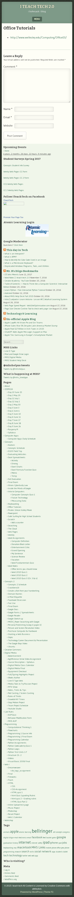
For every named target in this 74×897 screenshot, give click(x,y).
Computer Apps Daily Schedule (22, 438)
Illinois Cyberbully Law (18, 485)
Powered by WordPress (31, 892)
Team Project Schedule (18, 705)
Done (7, 150)
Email (7, 117)
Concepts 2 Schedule (17, 584)
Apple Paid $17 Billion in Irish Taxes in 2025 (24, 328)
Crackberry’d (13, 587)
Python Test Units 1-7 (17, 752)
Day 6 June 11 (14, 417)
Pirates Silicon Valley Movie (20, 510)
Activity (15, 460)
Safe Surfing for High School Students (24, 516)
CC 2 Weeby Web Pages (13, 190)
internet (25, 842)
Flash (10, 780)
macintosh (24, 847)
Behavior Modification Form (20, 718)
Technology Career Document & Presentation (28, 640)
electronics (23, 838)
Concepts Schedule (16, 448)
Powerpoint (13, 513)
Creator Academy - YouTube (17, 280)
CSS (13, 786)
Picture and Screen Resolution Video (23, 628)
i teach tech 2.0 (37, 6)
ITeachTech (8, 200)
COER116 (9, 389)
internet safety (36, 843)
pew (62, 848)
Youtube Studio (14, 708)
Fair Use (11, 603)
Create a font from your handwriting (23, 590)
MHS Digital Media (13, 357)
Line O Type (10, 351)
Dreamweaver (14, 767)
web (29, 856)
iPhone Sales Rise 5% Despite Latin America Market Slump (31, 325)
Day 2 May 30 (14, 404)
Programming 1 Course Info (20, 733)
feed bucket (47, 838)
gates (54, 838)
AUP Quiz (12, 714)
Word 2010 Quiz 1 (19, 572)
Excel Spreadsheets (16, 457)
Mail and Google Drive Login (17, 354)
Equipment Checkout (17, 671)
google (61, 837)
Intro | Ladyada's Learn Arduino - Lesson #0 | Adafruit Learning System (36, 299)
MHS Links (38, 847)
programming (8, 852)
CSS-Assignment (19, 789)
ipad (46, 842)
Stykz (10, 637)
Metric (14, 473)
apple (14, 831)
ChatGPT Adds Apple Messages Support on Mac (26, 332)
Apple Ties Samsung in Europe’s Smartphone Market (28, 335)
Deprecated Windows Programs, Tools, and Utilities (27, 266)
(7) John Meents (12, 274)
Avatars (11, 445)
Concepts (9, 441)
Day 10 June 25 (15, 392)
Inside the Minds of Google (19, 488)
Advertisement (14, 656)
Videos (11, 758)
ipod (60, 843)
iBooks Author (14, 677)
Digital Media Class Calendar (21, 665)
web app (34, 856)
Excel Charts (17, 466)
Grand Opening (18, 550)
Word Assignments (16, 538)
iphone (54, 842)
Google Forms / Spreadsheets (21, 612)
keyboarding (8, 848)
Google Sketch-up (15, 618)
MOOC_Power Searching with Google (23, 621)
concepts (59, 832)
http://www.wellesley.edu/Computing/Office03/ (38, 37)
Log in (7, 870)
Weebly (11, 535)
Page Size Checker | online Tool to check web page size (28, 308)
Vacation (15, 559)
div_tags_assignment (21, 770)
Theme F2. (49, 892)
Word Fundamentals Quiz (23, 562)
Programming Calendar (18, 739)
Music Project (14, 808)
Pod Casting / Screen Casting (21, 693)
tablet (65, 852)
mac (15, 848)
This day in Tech (17, 250)
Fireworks (12, 777)
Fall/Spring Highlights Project (21, 674)
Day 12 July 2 (14, 401)
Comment (10, 66)
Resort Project (14, 814)
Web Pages (13, 531)
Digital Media (11, 652)
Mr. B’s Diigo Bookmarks (22, 271)
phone (67, 848)
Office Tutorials (14, 507)
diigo (11, 838)
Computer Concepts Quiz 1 (23, 494)
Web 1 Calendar (15, 817)
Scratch (11, 519)
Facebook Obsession (17, 600)
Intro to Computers (16, 491)
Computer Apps (12, 435)
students (59, 852)
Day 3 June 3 (13, 407)
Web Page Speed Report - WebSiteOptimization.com (27, 305)
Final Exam (13, 482)
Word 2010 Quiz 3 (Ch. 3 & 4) (25, 578)
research (18, 852)
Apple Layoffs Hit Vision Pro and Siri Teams (24, 322)
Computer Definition (20, 541)
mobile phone (51, 848)
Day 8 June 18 (14, 423)
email (29, 838)
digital (6, 838)
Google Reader (14, 615)
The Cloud (12, 528)
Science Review (18, 556)
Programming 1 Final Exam (20, 736)
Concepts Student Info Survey (16, 165)
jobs (64, 842)
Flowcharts (13, 730)
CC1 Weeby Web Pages (13, 184)
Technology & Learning (21, 313)
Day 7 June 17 (14, 420)
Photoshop (12, 811)
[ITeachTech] (13, 204)
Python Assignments (17, 742)
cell (54, 832)
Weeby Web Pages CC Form (15, 171)
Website (8, 125)
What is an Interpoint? (14, 253)
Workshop (9, 820)
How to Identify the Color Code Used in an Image (25, 260)
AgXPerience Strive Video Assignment (24, 659)
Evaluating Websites (17, 454)
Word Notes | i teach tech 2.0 (17, 277)
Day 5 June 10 (14, 414)
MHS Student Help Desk (15, 360)
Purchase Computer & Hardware (22, 631)
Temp (14, 476)
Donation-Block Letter (21, 544)
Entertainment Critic (21, 547)
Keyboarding (13, 504)
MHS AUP (12, 721)
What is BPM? (11, 256)
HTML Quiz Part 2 (19, 801)
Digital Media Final (16, 668)
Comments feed (12, 876)
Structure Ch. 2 (15, 755)
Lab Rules (9, 711)
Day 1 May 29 (14, 395)
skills (32, 852)
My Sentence (17, 553)
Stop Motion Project (16, 702)
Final (10, 773)
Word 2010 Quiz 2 (19, 575)
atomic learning (25, 832)
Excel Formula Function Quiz (24, 469)
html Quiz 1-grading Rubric (23, 795)
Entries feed (10, 873)
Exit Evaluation (14, 479)
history (15, 843)
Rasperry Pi (13, 429)
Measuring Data (19, 500)
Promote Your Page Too (13, 217)
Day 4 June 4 (14, 410)
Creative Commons (13, 649)
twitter (25, 856)
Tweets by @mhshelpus (14, 369)
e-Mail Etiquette (15, 597)
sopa (53, 852)
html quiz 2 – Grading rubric (24, 798)
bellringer (42, 831)
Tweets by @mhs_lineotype (15, 377)
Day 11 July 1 (13, 398)
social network (43, 851)
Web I (7, 764)
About (7, 386)
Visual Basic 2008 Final (19, 761)
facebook (37, 837)
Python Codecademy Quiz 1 (19, 745)
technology (15, 855)
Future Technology (20, 497)
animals (6, 832)
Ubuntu (11, 646)
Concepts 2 (9, 581)
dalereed (8, 293)
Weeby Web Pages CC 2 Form (16, 177)
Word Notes (13, 566)
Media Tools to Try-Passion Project (22, 683)
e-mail (16, 838)
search (25, 851)
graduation (7, 843)
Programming (11, 724)
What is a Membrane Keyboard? (19, 263)
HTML (10, 783)
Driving (15, 463)
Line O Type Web (15, 680)
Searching (12, 525)
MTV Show (12, 687)
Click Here (18, 245)
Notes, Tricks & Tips (17, 690)
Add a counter (18, 522)
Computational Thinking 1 (19, 727)
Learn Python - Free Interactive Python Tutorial (25, 290)
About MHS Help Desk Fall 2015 (19, 296)
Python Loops (13, 749)
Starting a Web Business (19, 634)
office (59, 848)
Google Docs (13, 609)
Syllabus (12, 432)
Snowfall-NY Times (16, 699)
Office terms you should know (24, 569)
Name (7, 109)
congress (66, 832)
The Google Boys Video (17, 643)
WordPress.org (11, 879)
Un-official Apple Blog (21, 319)
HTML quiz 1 (17, 792)
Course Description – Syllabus (21, 662)
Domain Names (15, 593)
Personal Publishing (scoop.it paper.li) (24, 625)
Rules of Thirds (14, 696)
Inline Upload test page (18, 804)
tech (6, 855)
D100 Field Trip (15, 451)
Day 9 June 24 (14, 426)
